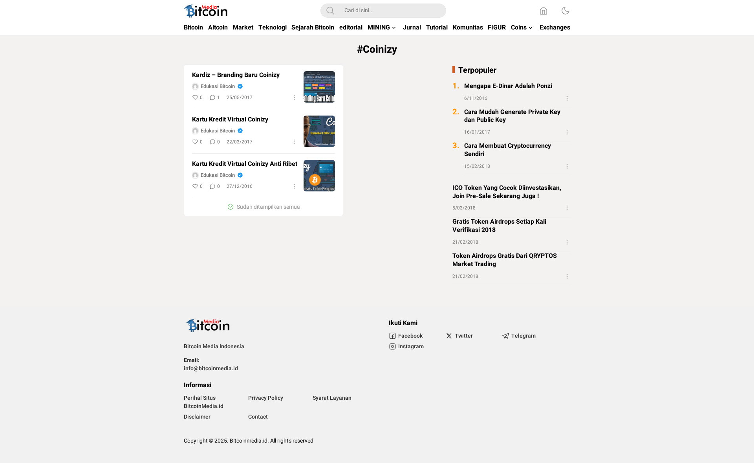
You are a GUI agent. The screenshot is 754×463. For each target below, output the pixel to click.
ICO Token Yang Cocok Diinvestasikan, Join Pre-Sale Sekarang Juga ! (506, 192)
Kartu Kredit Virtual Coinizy (230, 120)
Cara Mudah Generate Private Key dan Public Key (512, 116)
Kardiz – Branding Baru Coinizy (236, 75)
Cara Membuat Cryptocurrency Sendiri (507, 150)
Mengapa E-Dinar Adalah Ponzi (508, 86)
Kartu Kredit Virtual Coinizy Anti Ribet (244, 164)
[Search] (330, 10)
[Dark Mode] (565, 10)
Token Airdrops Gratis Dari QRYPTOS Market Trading (504, 260)
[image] (319, 87)
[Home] (543, 10)
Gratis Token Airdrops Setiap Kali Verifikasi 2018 (499, 226)
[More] (294, 97)
